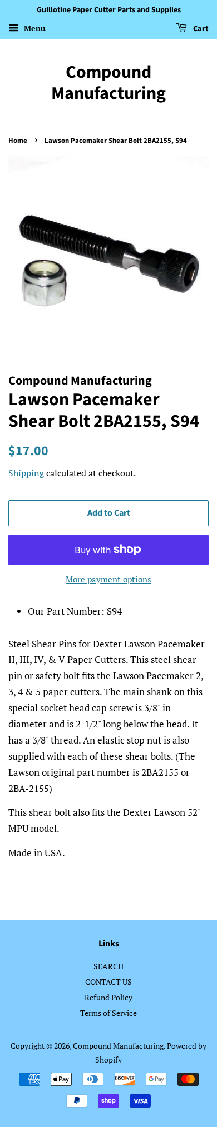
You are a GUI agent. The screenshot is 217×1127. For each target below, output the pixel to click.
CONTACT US (108, 981)
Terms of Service (108, 1013)
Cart (200, 28)
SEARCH (108, 966)
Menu (34, 28)
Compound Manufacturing (108, 83)
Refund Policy (108, 997)
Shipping (26, 473)
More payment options (108, 579)
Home (17, 141)
